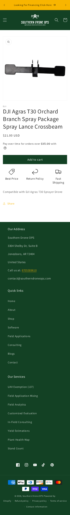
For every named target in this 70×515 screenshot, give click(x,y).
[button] (5, 20)
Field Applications (19, 336)
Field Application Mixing (23, 396)
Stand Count (16, 448)
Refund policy (22, 500)
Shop (11, 318)
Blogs (11, 353)
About (12, 309)
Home (11, 301)
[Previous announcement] (4, 5)
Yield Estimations (19, 430)
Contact (13, 362)
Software (13, 327)
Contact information (36, 506)
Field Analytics (17, 404)
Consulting (15, 345)
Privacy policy (39, 500)
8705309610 (29, 270)
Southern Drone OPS (33, 496)
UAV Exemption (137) (21, 387)
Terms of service (58, 500)
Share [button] (11, 203)
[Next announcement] (65, 5)
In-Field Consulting (20, 422)
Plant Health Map (19, 439)
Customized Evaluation (22, 413)
